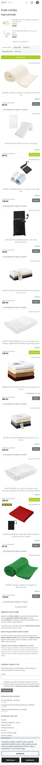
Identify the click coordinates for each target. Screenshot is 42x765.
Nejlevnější (17, 47)
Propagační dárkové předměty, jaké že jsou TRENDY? (18, 705)
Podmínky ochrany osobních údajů (27, 686)
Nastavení (20, 753)
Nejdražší (26, 47)
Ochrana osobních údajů (8, 733)
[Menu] (37, 3)
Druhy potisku (5, 738)
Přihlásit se (7, 690)
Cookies (3, 730)
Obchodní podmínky (7, 727)
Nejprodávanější (7, 51)
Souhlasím (30, 760)
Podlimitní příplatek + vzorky (10, 722)
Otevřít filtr (21, 57)
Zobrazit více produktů (20, 41)
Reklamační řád (6, 725)
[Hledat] (27, 3)
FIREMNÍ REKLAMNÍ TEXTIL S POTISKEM (14, 709)
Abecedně (18, 51)
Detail (36, 104)
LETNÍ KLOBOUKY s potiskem (10, 700)
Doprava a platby (6, 735)
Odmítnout (10, 760)
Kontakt (3, 720)
